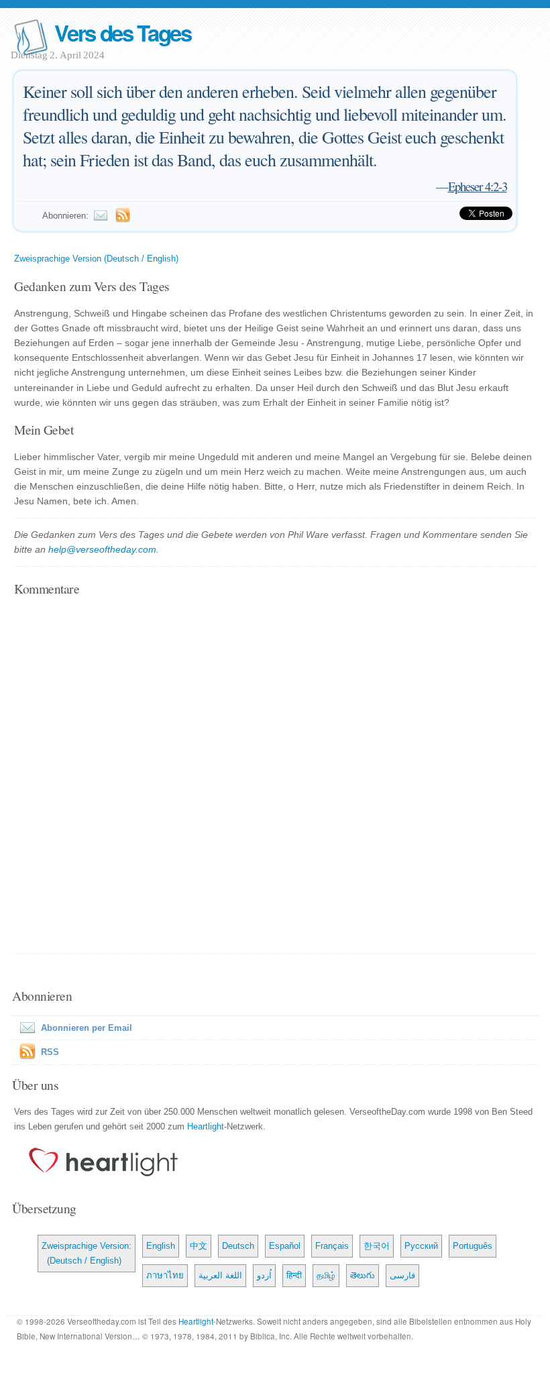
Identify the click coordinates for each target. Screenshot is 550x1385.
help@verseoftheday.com (102, 549)
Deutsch (238, 1246)
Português (472, 1246)
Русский (421, 1246)
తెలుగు (362, 1275)
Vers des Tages (122, 32)
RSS (50, 1052)
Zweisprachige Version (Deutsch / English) (96, 259)
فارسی (402, 1275)
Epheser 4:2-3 (477, 186)
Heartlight (205, 1126)
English (160, 1246)
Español (284, 1246)
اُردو (264, 1275)
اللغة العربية (220, 1275)
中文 (198, 1246)
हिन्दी (294, 1275)
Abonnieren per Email (86, 1028)
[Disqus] (275, 776)
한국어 (377, 1246)
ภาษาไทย (165, 1275)
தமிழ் (326, 1275)
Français (332, 1246)
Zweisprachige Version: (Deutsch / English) (86, 1253)
